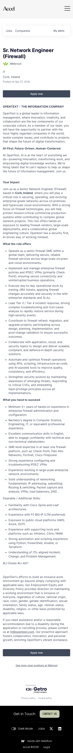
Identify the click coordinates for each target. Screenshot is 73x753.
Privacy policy (28, 698)
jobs (9, 31)
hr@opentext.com (22, 632)
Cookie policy (45, 698)
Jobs (41, 728)
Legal (46, 747)
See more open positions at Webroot (37, 665)
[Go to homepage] (9, 8)
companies (22, 31)
